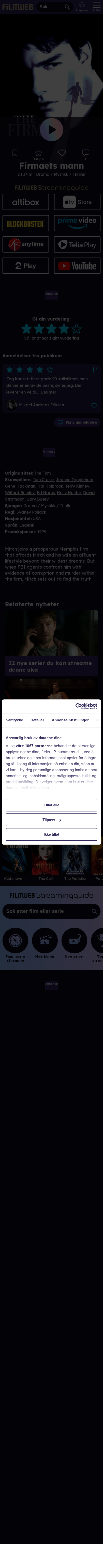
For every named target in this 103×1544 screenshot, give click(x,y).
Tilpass (48, 820)
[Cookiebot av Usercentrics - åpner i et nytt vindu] (75, 706)
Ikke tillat (51, 834)
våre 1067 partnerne (34, 746)
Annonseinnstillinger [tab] (70, 720)
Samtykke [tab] (14, 720)
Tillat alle (51, 805)
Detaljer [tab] (37, 720)
